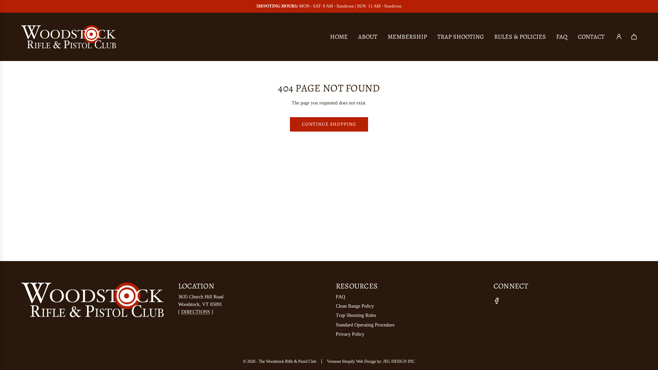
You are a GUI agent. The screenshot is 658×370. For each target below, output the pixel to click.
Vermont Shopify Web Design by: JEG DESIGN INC (371, 361)
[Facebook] (496, 300)
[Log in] (618, 36)
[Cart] (634, 36)
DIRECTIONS (195, 311)
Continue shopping (329, 124)
